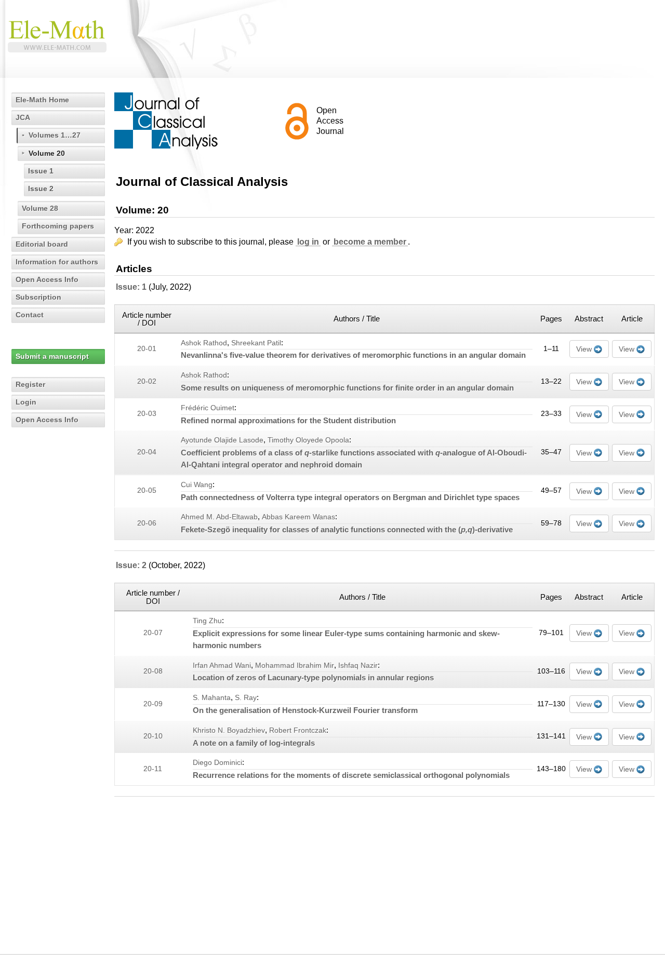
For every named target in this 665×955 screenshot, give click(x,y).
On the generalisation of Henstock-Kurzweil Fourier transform (305, 710)
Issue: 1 (131, 287)
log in (308, 241)
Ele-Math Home (42, 100)
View (584, 349)
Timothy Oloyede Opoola (308, 440)
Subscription (38, 297)
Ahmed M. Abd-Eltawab (219, 517)
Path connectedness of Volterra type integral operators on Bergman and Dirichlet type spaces (350, 497)
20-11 (152, 769)
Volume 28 (40, 208)
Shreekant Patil (256, 343)
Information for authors (57, 262)
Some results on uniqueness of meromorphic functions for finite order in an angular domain (347, 387)
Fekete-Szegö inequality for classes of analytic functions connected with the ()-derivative (347, 529)
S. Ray (246, 698)
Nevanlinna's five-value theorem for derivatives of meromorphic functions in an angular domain (353, 355)
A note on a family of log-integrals (254, 742)
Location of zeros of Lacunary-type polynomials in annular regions (313, 677)
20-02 (146, 381)
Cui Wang (196, 485)
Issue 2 (41, 188)
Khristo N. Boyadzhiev (229, 730)
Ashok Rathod (204, 343)
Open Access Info (47, 279)
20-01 (146, 349)
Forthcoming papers (58, 226)
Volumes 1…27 (55, 135)
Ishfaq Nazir (358, 665)
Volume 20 (47, 153)
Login (26, 402)
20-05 (146, 490)
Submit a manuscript (52, 356)
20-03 (146, 414)
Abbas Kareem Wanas (298, 517)
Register (30, 384)
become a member (370, 241)
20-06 (146, 523)
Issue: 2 (131, 565)
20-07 (153, 633)
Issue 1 (41, 171)
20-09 (153, 704)
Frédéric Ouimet (207, 408)
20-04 (146, 452)
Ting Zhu (207, 621)
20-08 (153, 671)
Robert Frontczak (297, 730)
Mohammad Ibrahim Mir (294, 665)
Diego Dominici (217, 762)
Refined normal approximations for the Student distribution (288, 420)
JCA (23, 117)
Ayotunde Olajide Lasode (222, 440)
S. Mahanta (212, 698)
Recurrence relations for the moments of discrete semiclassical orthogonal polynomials (351, 775)
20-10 (153, 736)
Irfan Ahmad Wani (222, 665)
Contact (30, 315)
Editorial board (42, 244)
